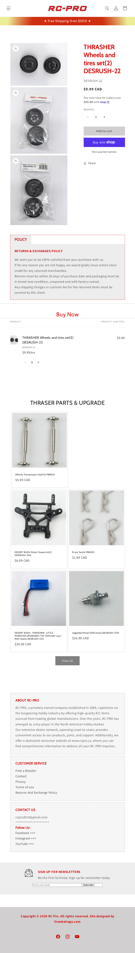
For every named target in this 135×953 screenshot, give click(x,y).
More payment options (104, 151)
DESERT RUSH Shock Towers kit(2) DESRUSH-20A (33, 554)
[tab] (20, 239)
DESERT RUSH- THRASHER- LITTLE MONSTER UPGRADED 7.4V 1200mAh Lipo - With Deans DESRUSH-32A (39, 635)
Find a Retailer (25, 770)
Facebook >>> (25, 833)
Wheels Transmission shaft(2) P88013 (35, 474)
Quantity (89, 109)
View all (67, 661)
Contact (21, 776)
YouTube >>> (24, 844)
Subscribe (88, 885)
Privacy (20, 781)
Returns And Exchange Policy (36, 792)
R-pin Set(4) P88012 (83, 552)
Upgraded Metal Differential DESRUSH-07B (95, 632)
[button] (8, 8)
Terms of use (24, 787)
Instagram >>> (25, 838)
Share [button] (92, 163)
